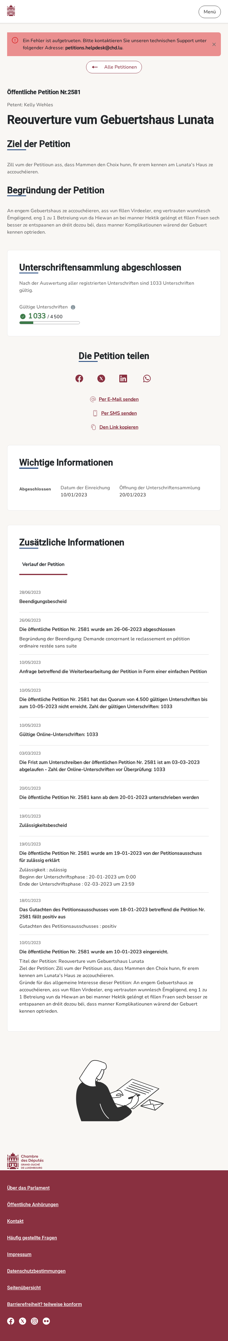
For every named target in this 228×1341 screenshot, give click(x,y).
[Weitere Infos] (73, 307)
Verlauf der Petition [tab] (43, 564)
